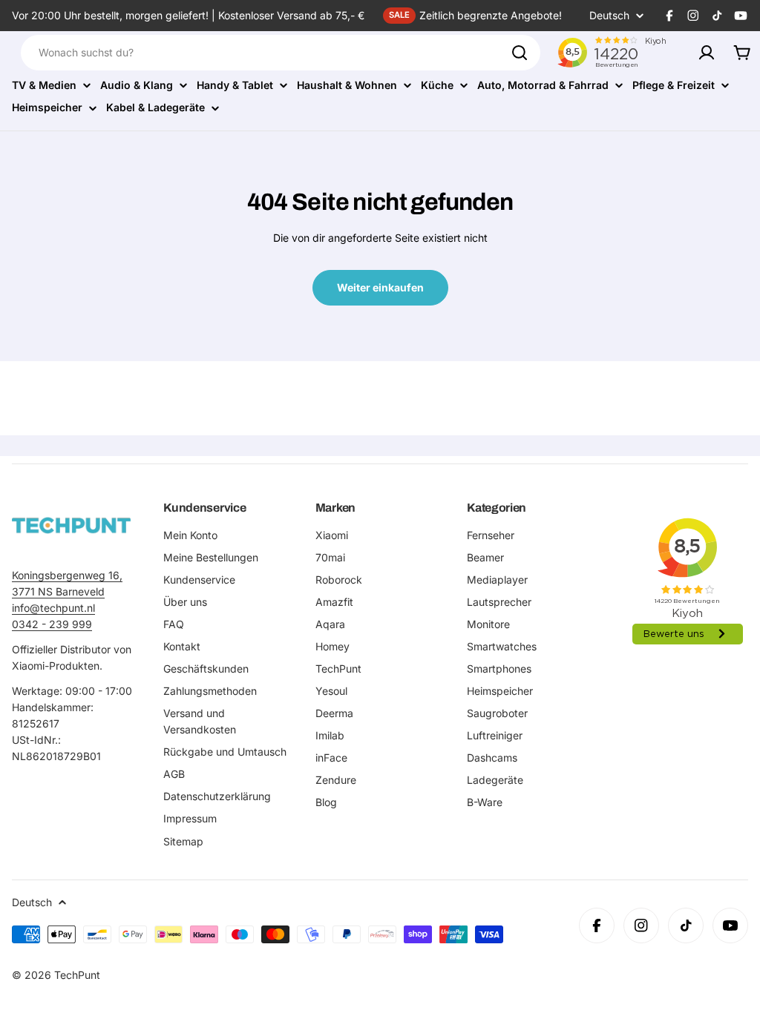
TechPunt (77, 975)
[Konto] (706, 53)
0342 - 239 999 (52, 624)
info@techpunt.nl (53, 607)
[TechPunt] (71, 525)
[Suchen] (519, 53)
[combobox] (280, 52)
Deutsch (609, 15)
